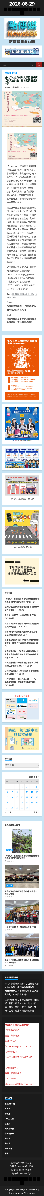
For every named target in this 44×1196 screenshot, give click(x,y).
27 (7, 807)
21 (12, 802)
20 (7, 802)
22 (17, 802)
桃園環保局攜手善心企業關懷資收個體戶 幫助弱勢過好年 (21, 318)
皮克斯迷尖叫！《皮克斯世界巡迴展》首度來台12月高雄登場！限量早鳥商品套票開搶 (21, 654)
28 (12, 807)
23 (22, 802)
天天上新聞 (9, 1128)
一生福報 (8, 1148)
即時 (39, 64)
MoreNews (14, 1193)
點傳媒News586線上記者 (21, 1166)
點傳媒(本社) (10, 1103)
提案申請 (24, 294)
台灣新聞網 (9, 1133)
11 (32, 792)
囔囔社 (7, 1153)
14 (12, 797)
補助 (14, 297)
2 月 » (36, 812)
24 (27, 802)
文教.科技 (8, 73)
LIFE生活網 (9, 1118)
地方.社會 (9, 850)
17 (27, 797)
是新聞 (7, 1143)
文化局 (31, 294)
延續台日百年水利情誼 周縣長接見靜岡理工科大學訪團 (22, 945)
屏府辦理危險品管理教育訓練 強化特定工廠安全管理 (22, 876)
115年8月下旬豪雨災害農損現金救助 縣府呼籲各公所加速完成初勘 (22, 841)
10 (27, 792)
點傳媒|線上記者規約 (21, 1169)
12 (37, 792)
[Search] (32, 64)
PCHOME (8, 1108)
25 (32, 802)
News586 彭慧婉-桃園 (12, 87)
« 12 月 (8, 812)
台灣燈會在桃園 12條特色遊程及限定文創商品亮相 (21, 306)
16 (22, 797)
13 (7, 797)
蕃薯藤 (7, 1113)
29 (17, 807)
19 (37, 797)
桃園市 (14, 73)
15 (17, 797)
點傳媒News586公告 (21, 1173)
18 (32, 797)
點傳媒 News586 (22, 41)
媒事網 (7, 1123)
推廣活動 (16, 294)
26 (37, 802)
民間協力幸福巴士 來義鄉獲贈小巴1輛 (20, 615)
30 (22, 807)
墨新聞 (7, 1138)
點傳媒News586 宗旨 (21, 1162)
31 (27, 807)
